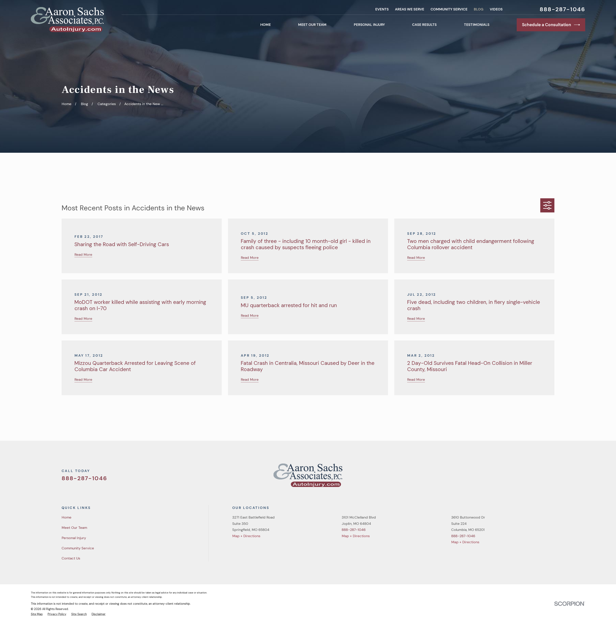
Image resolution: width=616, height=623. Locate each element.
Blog (478, 9)
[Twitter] (518, 477)
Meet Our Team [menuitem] (312, 24)
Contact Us (71, 558)
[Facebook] (529, 477)
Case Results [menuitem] (424, 24)
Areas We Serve (409, 9)
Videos (496, 9)
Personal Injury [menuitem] (369, 24)
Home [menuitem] (265, 24)
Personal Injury (74, 538)
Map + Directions (246, 536)
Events (382, 9)
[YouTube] (540, 477)
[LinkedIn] (551, 477)
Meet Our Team (74, 527)
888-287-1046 (562, 9)
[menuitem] (37, 614)
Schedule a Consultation (546, 24)
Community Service (449, 9)
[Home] (67, 20)
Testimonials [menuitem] (476, 24)
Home (66, 517)
